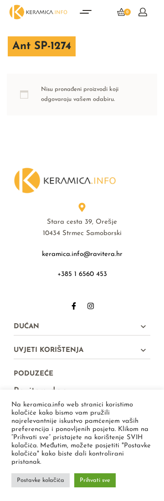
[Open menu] (86, 12)
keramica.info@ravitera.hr (82, 254)
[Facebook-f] (73, 306)
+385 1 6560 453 (82, 274)
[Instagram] (90, 306)
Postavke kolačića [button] (40, 480)
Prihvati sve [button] (95, 480)
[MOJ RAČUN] (143, 12)
